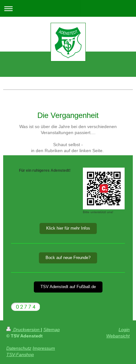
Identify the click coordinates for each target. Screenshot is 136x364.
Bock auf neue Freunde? (68, 258)
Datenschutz (18, 348)
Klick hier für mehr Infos (68, 228)
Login (124, 329)
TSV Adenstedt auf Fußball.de (68, 287)
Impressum (44, 348)
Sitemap (51, 329)
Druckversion (26, 329)
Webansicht (118, 335)
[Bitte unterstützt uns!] (104, 188)
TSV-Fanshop (20, 354)
